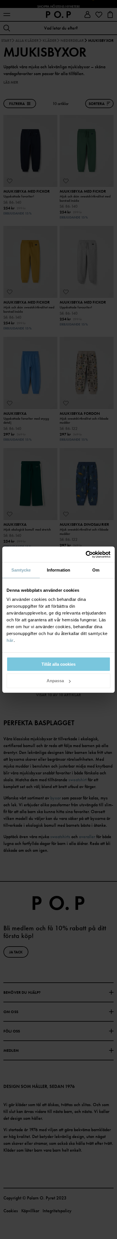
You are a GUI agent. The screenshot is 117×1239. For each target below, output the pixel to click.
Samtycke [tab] (21, 570)
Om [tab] (95, 570)
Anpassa (55, 680)
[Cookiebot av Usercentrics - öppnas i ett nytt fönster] (85, 554)
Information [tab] (58, 570)
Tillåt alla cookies (58, 664)
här (10, 640)
